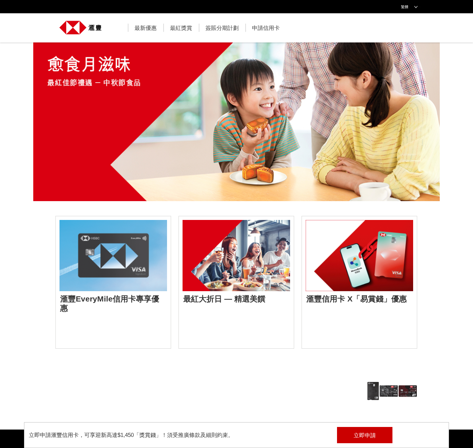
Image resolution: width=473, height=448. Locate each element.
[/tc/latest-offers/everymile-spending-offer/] (113, 282)
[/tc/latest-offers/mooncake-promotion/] (236, 125)
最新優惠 (146, 28)
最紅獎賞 (181, 28)
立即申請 (365, 435)
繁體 (404, 7)
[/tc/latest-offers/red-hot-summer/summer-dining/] (236, 282)
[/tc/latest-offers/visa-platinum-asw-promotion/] (359, 282)
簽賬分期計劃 (222, 28)
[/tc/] (80, 24)
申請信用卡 (266, 28)
